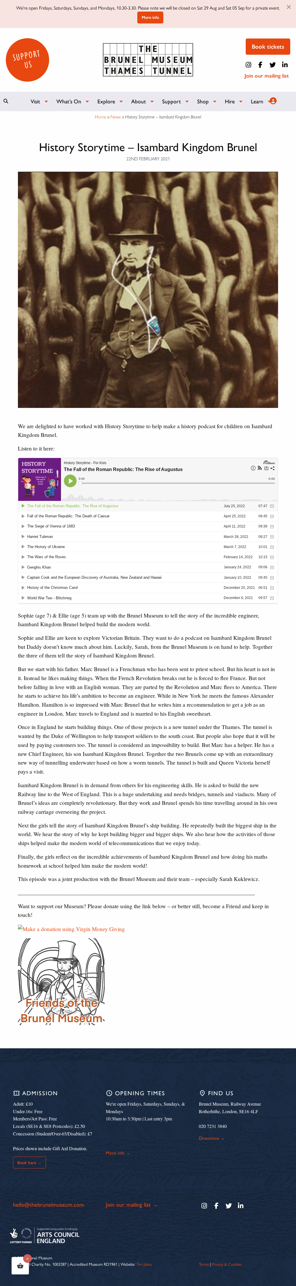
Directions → (212, 1138)
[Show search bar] (6, 101)
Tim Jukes (144, 1264)
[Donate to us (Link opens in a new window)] (71, 928)
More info (150, 17)
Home (100, 117)
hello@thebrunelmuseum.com (48, 1204)
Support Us (26, 59)
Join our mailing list (267, 75)
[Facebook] (260, 65)
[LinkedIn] (285, 65)
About (138, 101)
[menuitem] (36, 101)
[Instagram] (248, 65)
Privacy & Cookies (227, 1264)
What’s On (68, 101)
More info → (118, 1153)
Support (171, 101)
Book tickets (268, 46)
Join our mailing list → (132, 1204)
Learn (257, 101)
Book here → (29, 1162)
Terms (204, 1264)
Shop (203, 101)
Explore (106, 101)
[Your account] (272, 100)
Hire (230, 101)
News (115, 117)
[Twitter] (273, 65)
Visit (35, 101)
